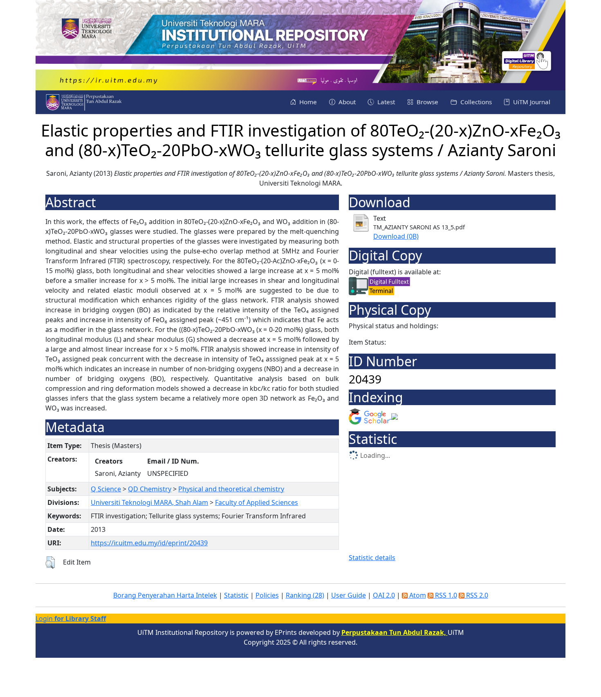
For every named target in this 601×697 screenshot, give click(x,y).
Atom (417, 595)
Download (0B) (396, 236)
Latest (385, 102)
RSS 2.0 (476, 595)
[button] (50, 562)
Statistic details (372, 557)
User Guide (348, 595)
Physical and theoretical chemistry (231, 488)
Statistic (236, 595)
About (346, 102)
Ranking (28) (305, 595)
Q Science (106, 488)
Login (71, 618)
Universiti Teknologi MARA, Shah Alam (149, 502)
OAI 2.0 (384, 595)
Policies (267, 595)
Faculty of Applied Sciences (256, 502)
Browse (426, 102)
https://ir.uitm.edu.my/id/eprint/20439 (149, 542)
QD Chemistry (149, 488)
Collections (475, 102)
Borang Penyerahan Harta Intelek (165, 595)
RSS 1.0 (445, 595)
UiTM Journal (530, 102)
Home (307, 102)
